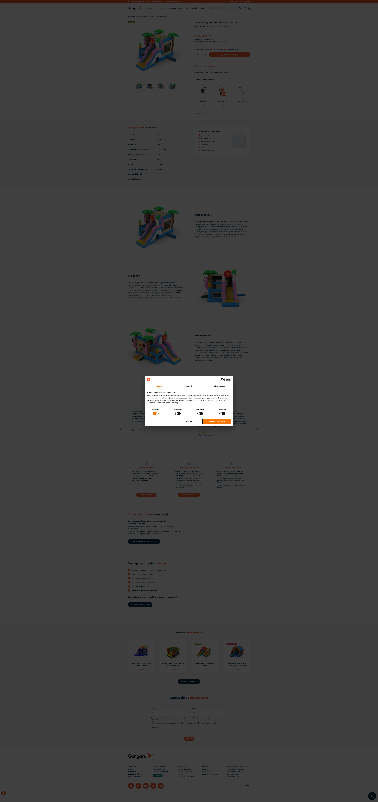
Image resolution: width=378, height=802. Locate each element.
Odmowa (188, 421)
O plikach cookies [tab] (218, 386)
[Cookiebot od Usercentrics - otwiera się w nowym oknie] (222, 379)
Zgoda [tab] (159, 386)
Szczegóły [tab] (189, 386)
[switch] (176, 413)
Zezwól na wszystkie (217, 421)
